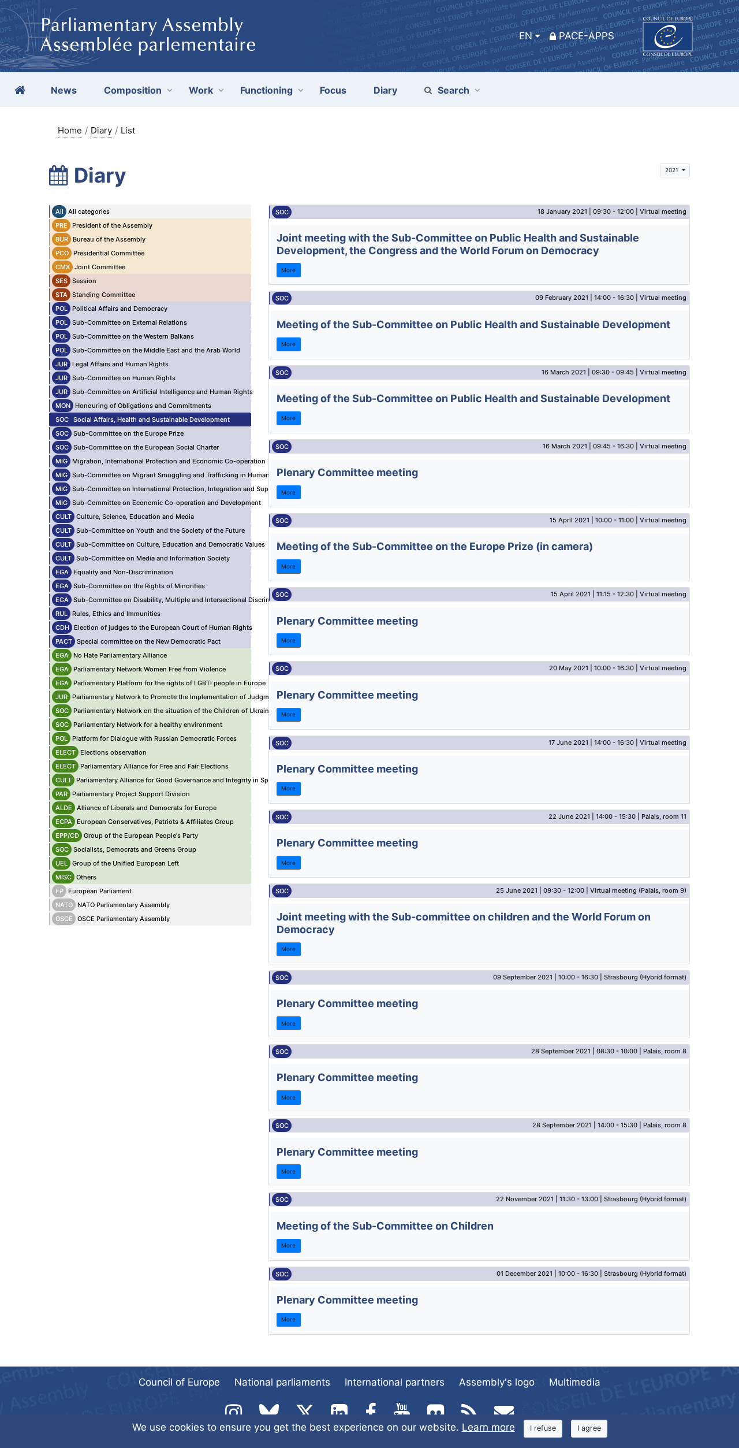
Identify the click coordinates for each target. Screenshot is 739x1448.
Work (201, 90)
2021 (672, 169)
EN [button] (525, 36)
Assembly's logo (497, 1382)
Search (453, 90)
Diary (101, 130)
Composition (133, 90)
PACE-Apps (586, 36)
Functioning (266, 90)
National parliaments (282, 1382)
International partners (395, 1382)
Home (70, 130)
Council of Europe (179, 1382)
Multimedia (574, 1382)
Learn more (488, 1427)
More (288, 269)
